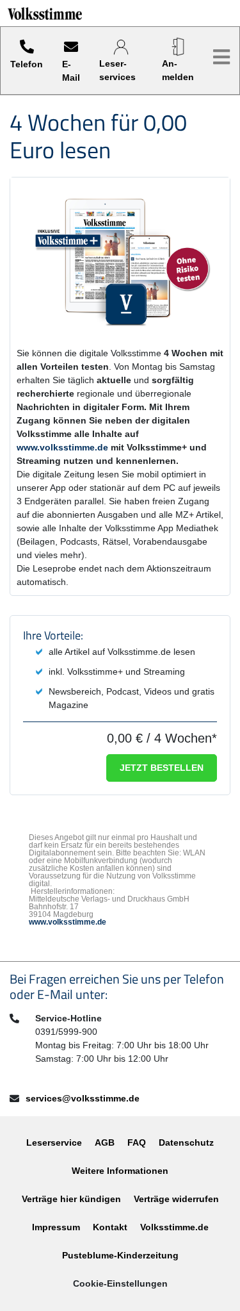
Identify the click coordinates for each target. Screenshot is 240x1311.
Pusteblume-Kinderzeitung (120, 1255)
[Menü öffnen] (221, 57)
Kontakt (110, 1227)
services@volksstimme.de (83, 1098)
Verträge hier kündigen (71, 1199)
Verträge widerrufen (176, 1199)
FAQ (136, 1142)
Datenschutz (186, 1142)
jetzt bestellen (162, 768)
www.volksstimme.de (62, 447)
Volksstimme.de (174, 1227)
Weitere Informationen (120, 1171)
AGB (105, 1142)
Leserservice (54, 1142)
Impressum (56, 1227)
